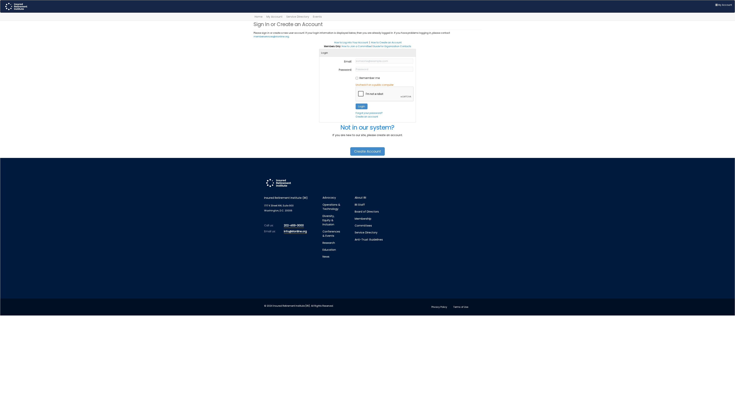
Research (329, 243)
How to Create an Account (386, 42)
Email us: (270, 231)
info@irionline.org (295, 231)
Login (361, 106)
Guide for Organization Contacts (392, 46)
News (326, 257)
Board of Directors (367, 212)
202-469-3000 (294, 225)
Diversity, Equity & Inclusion (328, 220)
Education (329, 250)
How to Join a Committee (356, 46)
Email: (348, 61)
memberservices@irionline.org (271, 36)
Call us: (269, 225)
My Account (274, 17)
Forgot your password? (369, 113)
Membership (363, 219)
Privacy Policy (439, 307)
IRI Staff (360, 205)
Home (259, 17)
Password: (345, 70)
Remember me (369, 78)
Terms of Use (460, 307)
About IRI (360, 198)
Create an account (367, 116)
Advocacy (329, 198)
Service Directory (297, 17)
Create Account (367, 151)
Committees (363, 226)
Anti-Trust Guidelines (369, 240)
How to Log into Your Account (351, 42)
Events (317, 17)
